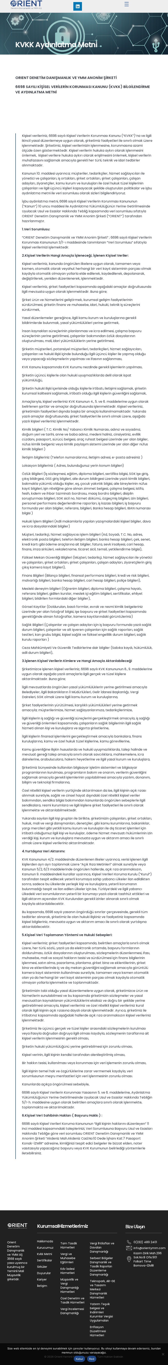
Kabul (79, 1358)
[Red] (163, 1354)
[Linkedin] (77, 6)
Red (91, 1358)
